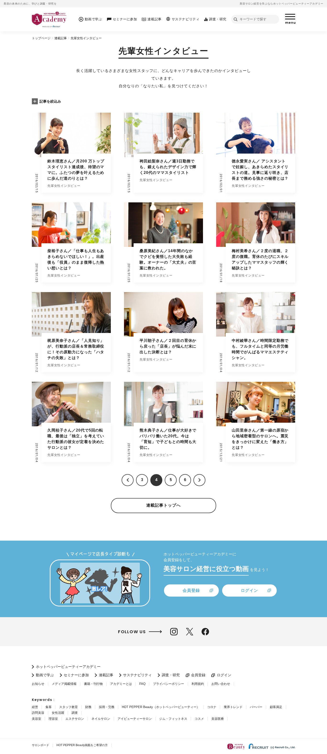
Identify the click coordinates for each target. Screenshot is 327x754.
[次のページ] (199, 480)
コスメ (199, 719)
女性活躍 (58, 713)
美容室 (36, 719)
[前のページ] (128, 480)
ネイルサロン (100, 719)
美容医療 (217, 719)
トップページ (41, 38)
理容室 (53, 719)
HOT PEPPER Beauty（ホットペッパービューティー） (161, 707)
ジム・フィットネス (173, 719)
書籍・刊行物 (93, 684)
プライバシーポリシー (168, 684)
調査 (75, 713)
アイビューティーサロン (135, 719)
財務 (88, 707)
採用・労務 (106, 707)
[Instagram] (174, 631)
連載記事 (60, 38)
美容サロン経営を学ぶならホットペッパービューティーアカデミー (281, 3)
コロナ (211, 707)
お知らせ (38, 684)
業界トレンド (233, 707)
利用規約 (198, 684)
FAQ (142, 684)
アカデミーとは (121, 684)
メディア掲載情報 (64, 684)
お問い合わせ (220, 684)
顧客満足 (276, 707)
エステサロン (74, 719)
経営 (35, 707)
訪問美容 (38, 713)
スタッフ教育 (68, 707)
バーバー (256, 707)
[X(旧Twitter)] (189, 631)
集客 (48, 707)
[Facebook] (205, 631)
